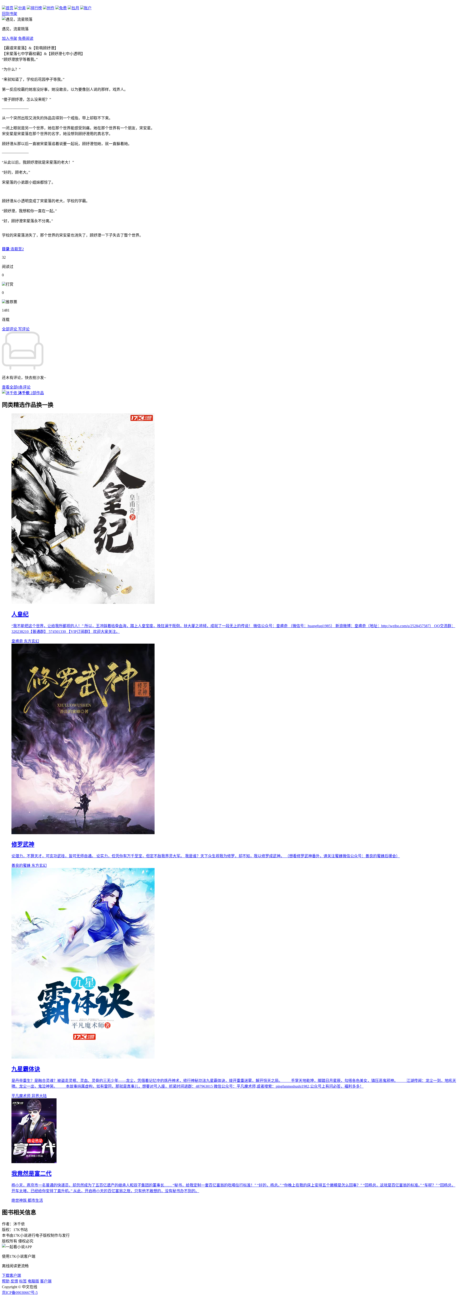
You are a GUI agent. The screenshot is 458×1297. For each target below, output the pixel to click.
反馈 (14, 1281)
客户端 (46, 1281)
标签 (23, 1281)
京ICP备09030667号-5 (20, 1293)
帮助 (6, 1281)
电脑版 (33, 1281)
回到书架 (9, 14)
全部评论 (10, 329)
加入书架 (9, 38)
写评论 (24, 329)
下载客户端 (11, 1275)
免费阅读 (25, 38)
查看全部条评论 (16, 387)
